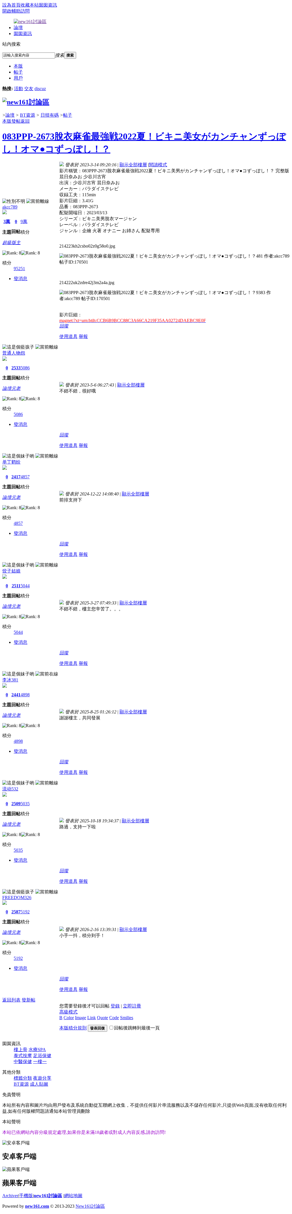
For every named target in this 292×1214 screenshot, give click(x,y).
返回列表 (11, 999)
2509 (16, 803)
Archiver (10, 1195)
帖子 (18, 72)
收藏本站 (30, 5)
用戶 (18, 78)
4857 (25, 476)
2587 (16, 911)
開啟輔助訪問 (16, 11)
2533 (16, 367)
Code (114, 1017)
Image (80, 1017)
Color (69, 1017)
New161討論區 (90, 1206)
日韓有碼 (49, 115)
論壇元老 (11, 388)
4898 (25, 694)
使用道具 (68, 336)
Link (91, 1017)
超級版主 (11, 242)
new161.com (37, 1206)
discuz (40, 88)
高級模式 (68, 1011)
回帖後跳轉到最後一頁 (137, 1027)
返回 (25, 121)
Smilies (126, 1017)
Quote (102, 1017)
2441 (16, 694)
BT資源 (27, 115)
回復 (63, 325)
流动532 (10, 788)
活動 (18, 88)
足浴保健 (42, 1055)
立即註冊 (132, 1005)
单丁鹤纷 (11, 462)
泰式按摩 (23, 1055)
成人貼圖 (39, 1084)
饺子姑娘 (11, 570)
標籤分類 (23, 1078)
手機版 (26, 1195)
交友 (28, 88)
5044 (25, 585)
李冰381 (10, 679)
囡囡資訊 (48, 5)
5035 (25, 803)
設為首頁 (11, 5)
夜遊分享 (42, 1078)
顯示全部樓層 (133, 164)
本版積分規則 (73, 1027)
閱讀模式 (158, 164)
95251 (19, 268)
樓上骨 (20, 1049)
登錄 (115, 1005)
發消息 (20, 278)
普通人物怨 (13, 353)
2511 (16, 585)
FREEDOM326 (16, 897)
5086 (25, 367)
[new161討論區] (25, 102)
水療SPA (37, 1049)
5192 (25, 911)
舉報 (83, 336)
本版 (18, 66)
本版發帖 (11, 121)
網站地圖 (73, 1195)
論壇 (18, 27)
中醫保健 (23, 1061)
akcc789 (9, 207)
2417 (16, 476)
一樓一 (40, 1061)
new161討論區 (48, 1195)
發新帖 (28, 999)
